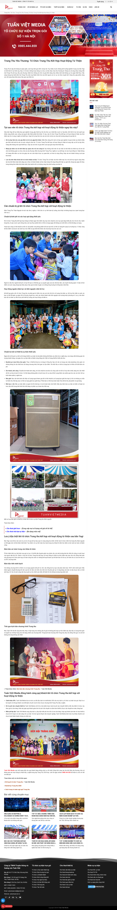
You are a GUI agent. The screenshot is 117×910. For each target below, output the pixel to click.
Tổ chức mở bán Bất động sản (41, 882)
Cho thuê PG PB (92, 872)
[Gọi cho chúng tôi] (16, 897)
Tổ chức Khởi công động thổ (40, 877)
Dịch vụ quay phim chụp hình (96, 882)
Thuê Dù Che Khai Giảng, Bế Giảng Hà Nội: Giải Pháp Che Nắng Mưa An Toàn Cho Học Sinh (44, 842)
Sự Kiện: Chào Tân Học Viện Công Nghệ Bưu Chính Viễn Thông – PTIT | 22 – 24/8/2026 (103, 117)
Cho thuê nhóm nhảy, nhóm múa (97, 875)
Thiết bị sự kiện (59, 7)
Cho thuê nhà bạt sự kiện (15, 532)
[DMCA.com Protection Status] (96, 886)
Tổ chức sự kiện (45, 7)
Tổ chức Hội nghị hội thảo (39, 880)
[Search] (111, 7)
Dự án (85, 7)
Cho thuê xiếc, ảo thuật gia (95, 877)
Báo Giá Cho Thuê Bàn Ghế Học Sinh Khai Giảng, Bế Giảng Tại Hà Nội (15, 842)
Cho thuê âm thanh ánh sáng (68, 875)
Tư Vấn (78, 7)
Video (91, 7)
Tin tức (13, 12)
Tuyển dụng (100, 1)
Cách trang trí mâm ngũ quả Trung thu (17, 789)
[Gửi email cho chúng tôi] (13, 897)
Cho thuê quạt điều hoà (66, 882)
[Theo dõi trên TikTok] (9, 897)
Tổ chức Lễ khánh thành (39, 875)
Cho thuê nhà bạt (65, 887)
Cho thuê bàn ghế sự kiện (67, 880)
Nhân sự (70, 7)
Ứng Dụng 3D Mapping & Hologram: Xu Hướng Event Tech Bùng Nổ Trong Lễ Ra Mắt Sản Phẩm (16, 815)
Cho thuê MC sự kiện (94, 870)
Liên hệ (96, 7)
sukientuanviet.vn (15, 894)
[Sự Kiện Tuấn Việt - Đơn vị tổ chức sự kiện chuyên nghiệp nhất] (9, 7)
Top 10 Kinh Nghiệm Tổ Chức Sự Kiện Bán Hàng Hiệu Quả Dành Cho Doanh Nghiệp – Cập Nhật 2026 (71, 842)
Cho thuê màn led (65, 877)
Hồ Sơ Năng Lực (32, 7)
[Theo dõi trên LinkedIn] (110, 1)
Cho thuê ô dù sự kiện (66, 885)
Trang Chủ (7, 12)
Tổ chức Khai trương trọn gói (40, 872)
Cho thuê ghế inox (13, 528)
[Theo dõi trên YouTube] (112, 1)
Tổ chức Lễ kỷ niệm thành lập (40, 870)
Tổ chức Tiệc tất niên (38, 887)
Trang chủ (21, 7)
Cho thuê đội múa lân (94, 880)
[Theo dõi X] (107, 1)
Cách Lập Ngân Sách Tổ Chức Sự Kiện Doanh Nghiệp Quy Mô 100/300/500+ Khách (71, 815)
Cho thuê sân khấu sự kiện (67, 870)
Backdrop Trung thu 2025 (13, 786)
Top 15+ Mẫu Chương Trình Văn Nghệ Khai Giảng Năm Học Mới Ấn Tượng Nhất (43, 815)
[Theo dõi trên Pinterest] (108, 1)
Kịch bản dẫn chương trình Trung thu (28, 689)
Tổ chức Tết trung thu (38, 885)
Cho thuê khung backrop (67, 872)
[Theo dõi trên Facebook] (105, 1)
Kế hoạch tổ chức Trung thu (14, 782)
